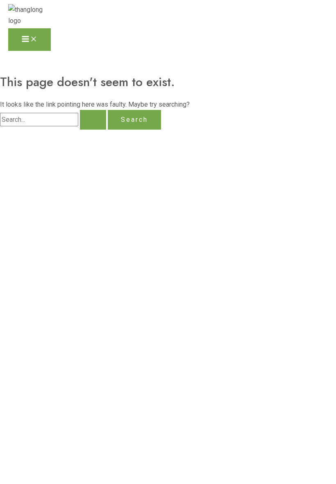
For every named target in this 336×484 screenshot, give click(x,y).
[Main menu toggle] (29, 39)
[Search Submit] (93, 120)
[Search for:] (54, 119)
